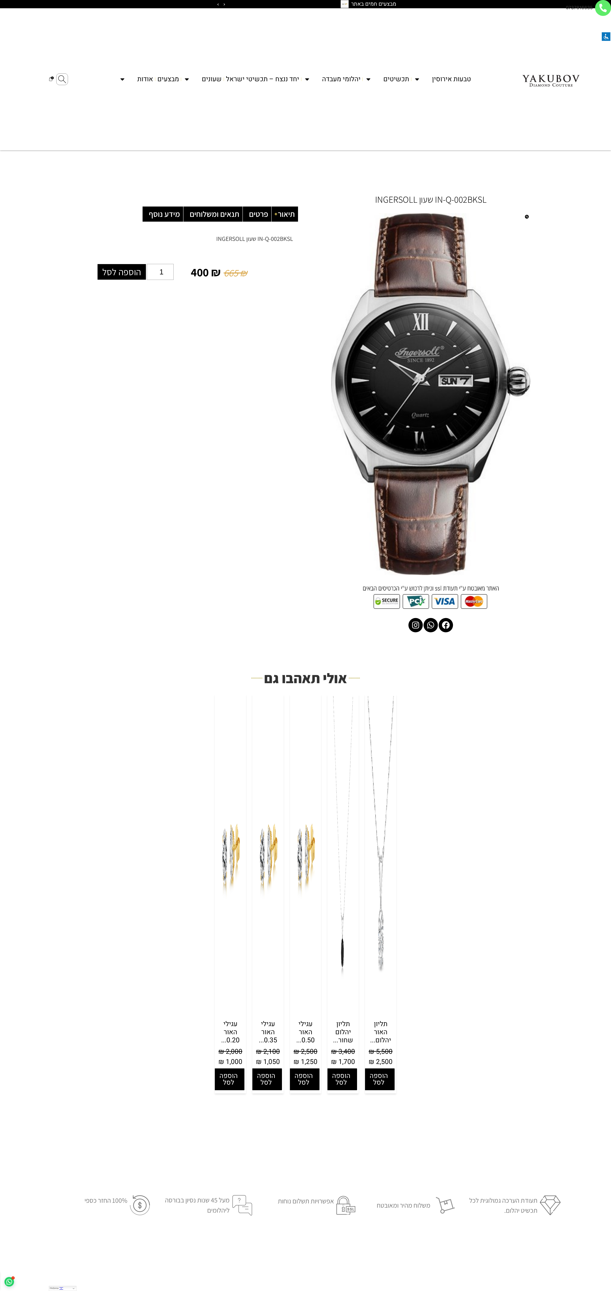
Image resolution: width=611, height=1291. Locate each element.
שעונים (212, 79)
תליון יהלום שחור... (343, 1032)
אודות (145, 79)
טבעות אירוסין (451, 79)
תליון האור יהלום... (380, 1032)
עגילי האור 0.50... (305, 1032)
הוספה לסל (121, 272)
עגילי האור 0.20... (230, 1032)
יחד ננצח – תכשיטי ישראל (262, 79)
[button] (9, 1282)
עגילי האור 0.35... (268, 1032)
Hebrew (54, 1288)
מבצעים (168, 79)
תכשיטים (396, 79)
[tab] (284, 214)
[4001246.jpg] (430, 394)
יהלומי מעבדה (341, 79)
